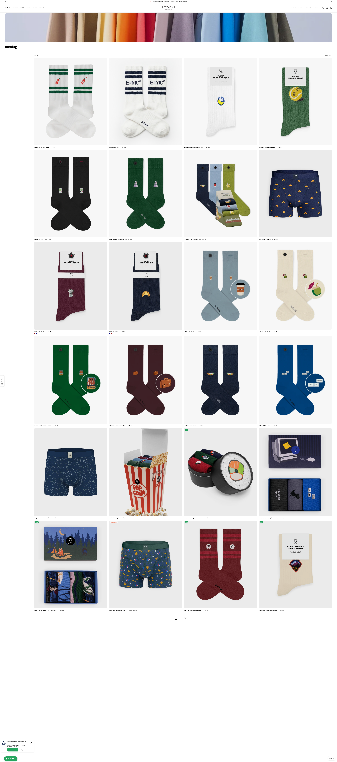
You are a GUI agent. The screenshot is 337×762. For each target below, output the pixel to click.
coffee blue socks (189, 331)
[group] (168, 1)
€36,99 (204, 239)
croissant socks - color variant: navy (109, 333)
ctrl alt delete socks (264, 425)
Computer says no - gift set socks (268, 518)
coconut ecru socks (264, 331)
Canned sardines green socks (42, 425)
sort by (36, 55)
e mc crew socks (113, 147)
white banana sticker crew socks (193, 147)
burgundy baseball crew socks (192, 610)
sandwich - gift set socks (191, 239)
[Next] (331, 1)
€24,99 (276, 239)
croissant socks (113, 331)
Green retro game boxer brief (117, 610)
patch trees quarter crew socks (268, 610)
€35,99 (207, 518)
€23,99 (55, 518)
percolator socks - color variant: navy (36, 333)
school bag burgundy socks (117, 425)
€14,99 (54, 147)
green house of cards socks (117, 239)
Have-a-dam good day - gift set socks (45, 610)
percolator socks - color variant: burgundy (34, 333)
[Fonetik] (168, 7)
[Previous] (5, 1)
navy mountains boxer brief (42, 518)
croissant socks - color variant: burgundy (111, 333)
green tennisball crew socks (267, 147)
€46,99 (130, 518)
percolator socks (39, 331)
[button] (323, 8)
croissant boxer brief (265, 239)
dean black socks (39, 239)
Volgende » (186, 618)
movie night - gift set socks (117, 518)
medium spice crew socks (41, 147)
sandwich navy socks (190, 425)
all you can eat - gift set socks (192, 518)
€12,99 (49, 239)
